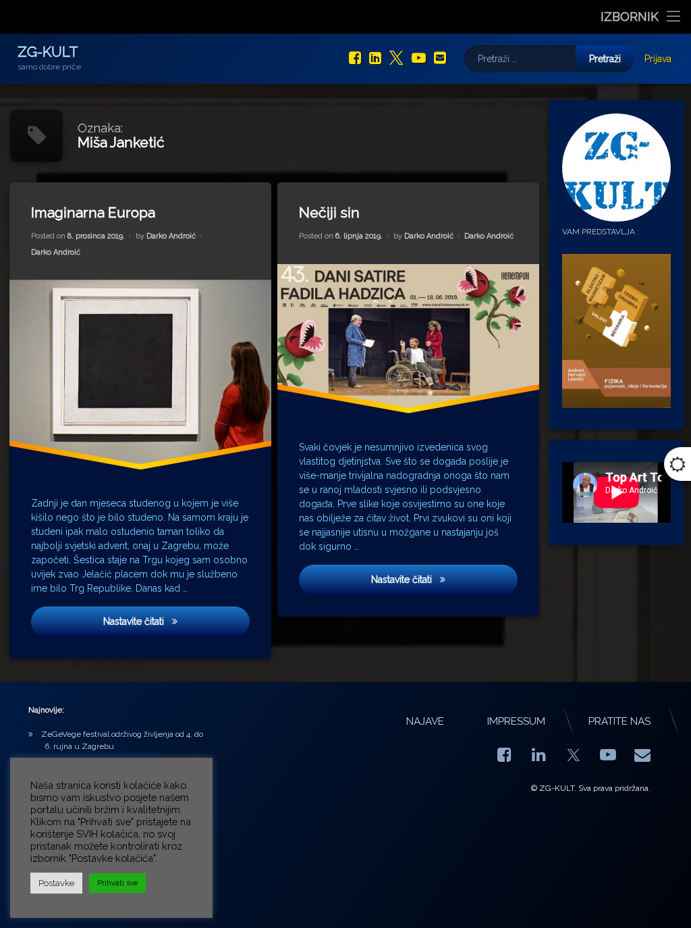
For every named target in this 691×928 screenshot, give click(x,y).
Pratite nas (619, 721)
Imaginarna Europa (93, 212)
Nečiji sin (329, 212)
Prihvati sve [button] (117, 883)
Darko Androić (171, 236)
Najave (425, 721)
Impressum (516, 721)
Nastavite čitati (175, 621)
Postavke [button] (56, 883)
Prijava (657, 58)
